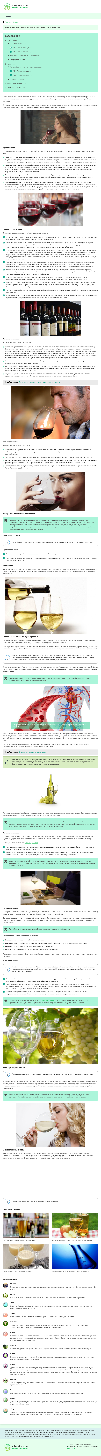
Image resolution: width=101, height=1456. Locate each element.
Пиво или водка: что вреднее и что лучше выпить (19, 1240)
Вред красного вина (18, 60)
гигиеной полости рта (46, 1000)
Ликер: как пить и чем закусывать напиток (17, 1272)
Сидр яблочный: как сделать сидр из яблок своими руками (72, 1240)
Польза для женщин (22, 52)
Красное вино (11, 40)
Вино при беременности (15, 83)
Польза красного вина (18, 43)
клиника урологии (31, 843)
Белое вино (10, 64)
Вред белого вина (17, 79)
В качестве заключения (15, 87)
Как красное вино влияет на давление (25, 56)
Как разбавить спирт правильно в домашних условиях (70, 1272)
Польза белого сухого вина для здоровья (26, 67)
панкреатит (34, 554)
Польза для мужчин (22, 48)
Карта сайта (71, 1449)
